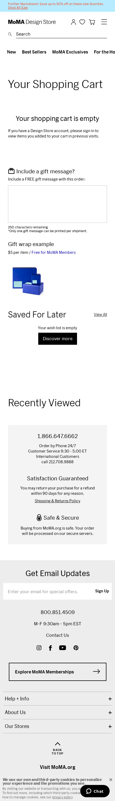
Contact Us (57, 635)
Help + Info (17, 699)
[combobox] (61, 35)
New (11, 51)
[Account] (73, 22)
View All (100, 314)
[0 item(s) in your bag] (92, 22)
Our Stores (17, 726)
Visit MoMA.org (57, 767)
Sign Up (102, 591)
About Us (15, 712)
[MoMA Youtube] (62, 648)
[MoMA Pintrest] (76, 648)
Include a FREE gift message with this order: (47, 179)
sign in (88, 130)
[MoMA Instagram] (39, 648)
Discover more (57, 338)
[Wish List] (82, 22)
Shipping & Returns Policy (57, 501)
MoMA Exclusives (70, 51)
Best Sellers (34, 51)
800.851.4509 (58, 612)
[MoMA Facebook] (50, 648)
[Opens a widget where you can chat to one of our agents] (95, 791)
